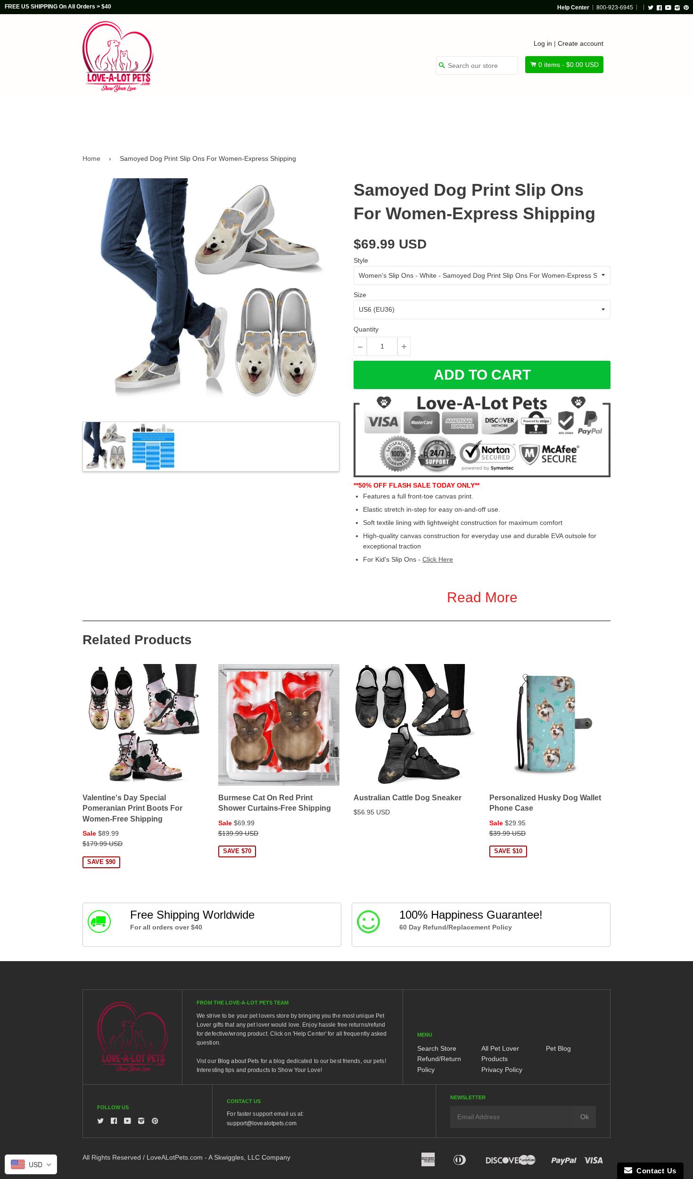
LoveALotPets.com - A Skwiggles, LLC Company (218, 1157)
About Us (578, 119)
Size (360, 295)
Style (361, 260)
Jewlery (522, 119)
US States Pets (380, 119)
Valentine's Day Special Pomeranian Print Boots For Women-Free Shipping (132, 808)
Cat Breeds (244, 119)
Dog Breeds (179, 119)
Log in (543, 43)
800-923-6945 (614, 7)
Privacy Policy (501, 1069)
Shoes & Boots (457, 119)
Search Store (436, 1048)
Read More (482, 597)
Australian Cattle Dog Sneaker (408, 798)
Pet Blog (558, 1048)
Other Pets (310, 119)
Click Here (437, 559)
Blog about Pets (238, 1061)
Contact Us (654, 1171)
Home (91, 158)
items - (568, 64)
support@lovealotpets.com (261, 1123)
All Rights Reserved (111, 1157)
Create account (580, 43)
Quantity (366, 329)
